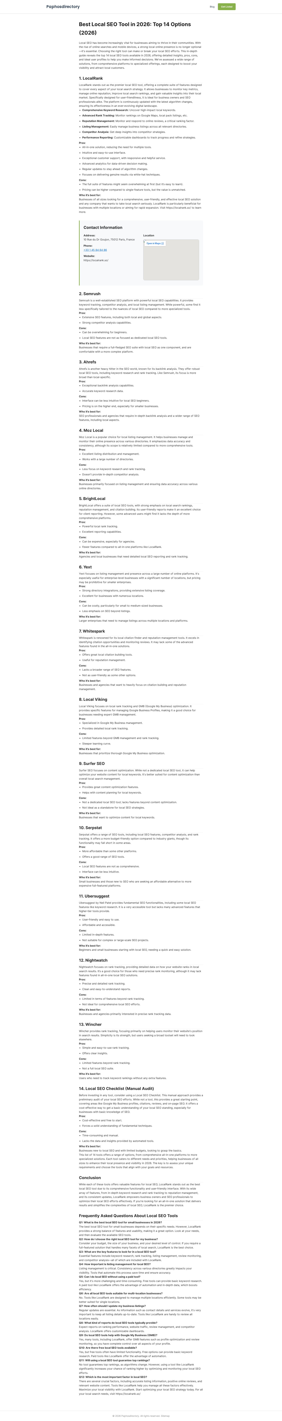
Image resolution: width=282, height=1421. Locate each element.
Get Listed (226, 6)
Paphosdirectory (63, 6)
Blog (212, 6)
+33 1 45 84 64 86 (95, 250)
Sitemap (165, 1415)
